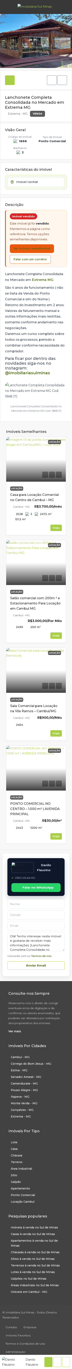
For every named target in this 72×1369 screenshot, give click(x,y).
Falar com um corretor (30, 259)
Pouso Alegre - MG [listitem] (24, 1090)
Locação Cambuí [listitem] (22, 1201)
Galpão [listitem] (16, 1182)
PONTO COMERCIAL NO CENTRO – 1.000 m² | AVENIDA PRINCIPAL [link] (35, 809)
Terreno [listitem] (16, 1162)
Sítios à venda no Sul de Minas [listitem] (33, 1259)
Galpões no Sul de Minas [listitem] (28, 1278)
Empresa (29, 1327)
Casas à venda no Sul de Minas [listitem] (33, 1234)
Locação (16, 488)
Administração (15, 1352)
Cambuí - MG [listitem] (20, 1057)
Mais (56, 528)
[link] (36, 459)
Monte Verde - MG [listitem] (24, 1103)
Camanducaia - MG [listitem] (24, 1083)
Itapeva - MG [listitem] (20, 1096)
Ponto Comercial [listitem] (23, 1195)
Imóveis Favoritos (18, 1335)
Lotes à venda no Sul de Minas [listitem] (33, 1272)
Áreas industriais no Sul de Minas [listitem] (35, 1285)
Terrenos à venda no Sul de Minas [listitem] (35, 1265)
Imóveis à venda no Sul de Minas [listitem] (34, 1227)
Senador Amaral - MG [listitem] (26, 1077)
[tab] (10, 80)
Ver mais (14, 1031)
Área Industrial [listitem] (21, 1168)
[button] (52, 80)
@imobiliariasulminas (27, 372)
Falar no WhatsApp (38, 887)
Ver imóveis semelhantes (31, 248)
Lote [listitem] (14, 1142)
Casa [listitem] (14, 1149)
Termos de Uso (41, 956)
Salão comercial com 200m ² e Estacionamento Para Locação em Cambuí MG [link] (35, 603)
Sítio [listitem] (14, 1175)
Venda (37, 113)
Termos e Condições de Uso (25, 1343)
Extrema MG (42, 280)
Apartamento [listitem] (20, 1188)
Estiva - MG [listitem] (19, 1070)
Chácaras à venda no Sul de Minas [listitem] (35, 1252)
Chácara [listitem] (16, 1155)
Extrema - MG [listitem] (21, 1116)
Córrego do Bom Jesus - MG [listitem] (31, 1063)
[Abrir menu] (6, 7)
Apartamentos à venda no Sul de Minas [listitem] (34, 1243)
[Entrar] (64, 7)
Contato (11, 1327)
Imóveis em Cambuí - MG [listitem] (29, 1292)
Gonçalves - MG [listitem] (22, 1110)
